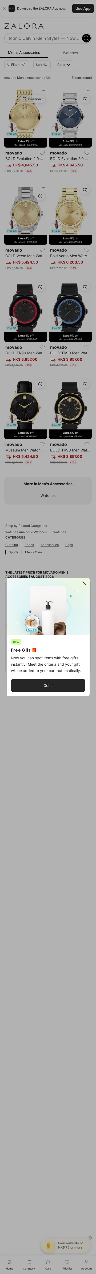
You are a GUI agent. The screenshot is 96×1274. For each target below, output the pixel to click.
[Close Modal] (84, 583)
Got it (48, 685)
